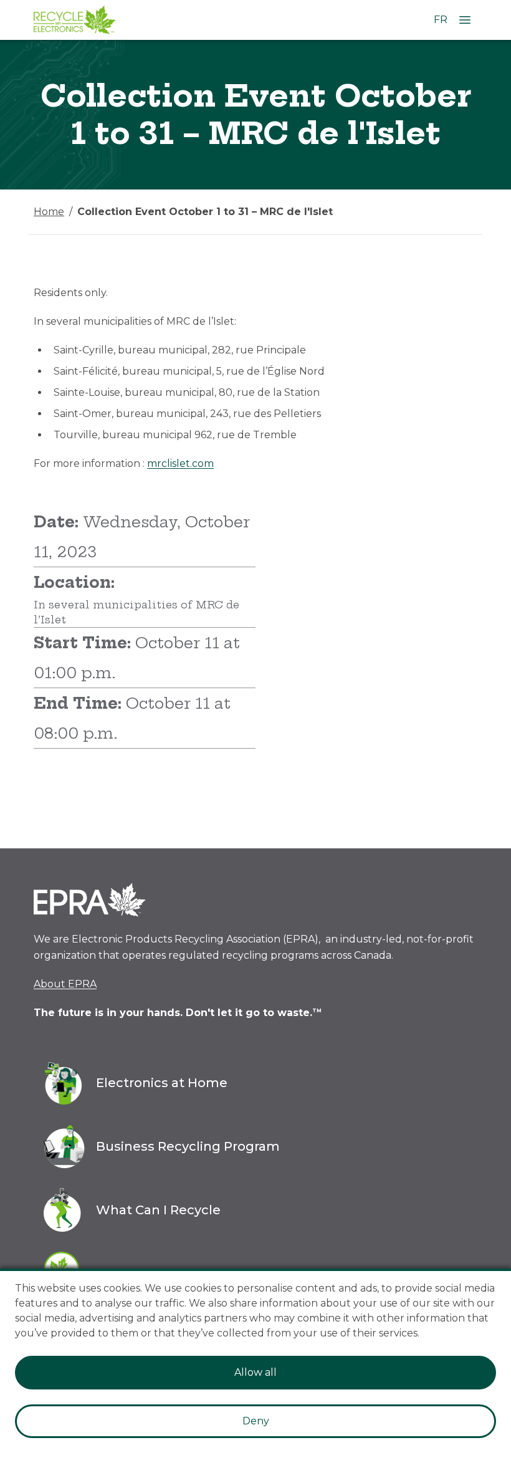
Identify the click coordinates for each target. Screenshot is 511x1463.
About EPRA (65, 984)
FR (440, 20)
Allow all (255, 1372)
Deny (255, 1421)
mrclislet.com (180, 463)
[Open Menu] (464, 19)
